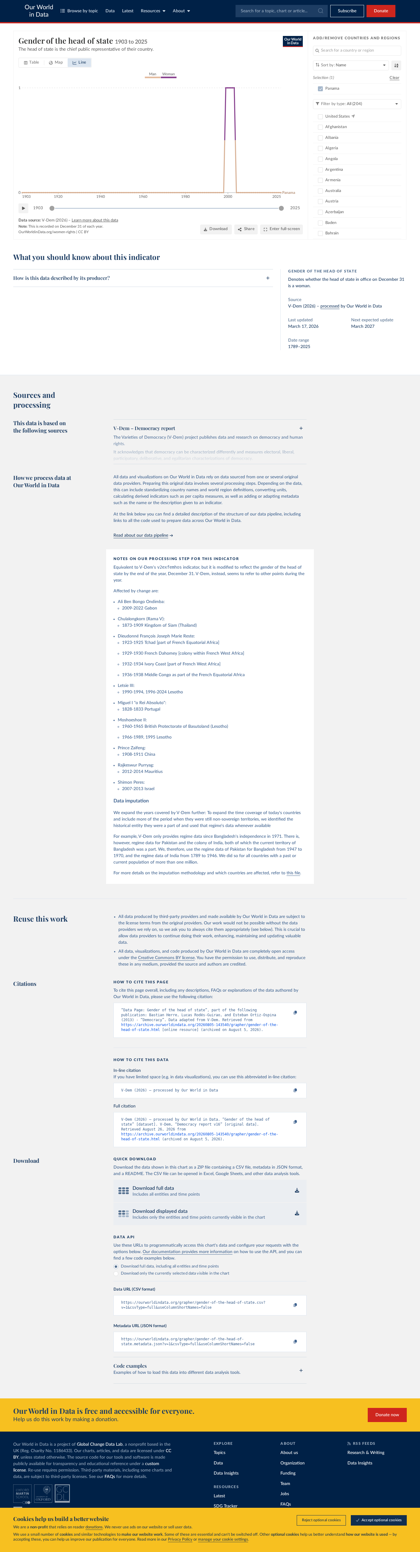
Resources (150, 11)
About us (289, 1453)
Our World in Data (39, 11)
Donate (381, 11)
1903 (38, 208)
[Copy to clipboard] (289, 1013)
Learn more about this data (95, 220)
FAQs (110, 1477)
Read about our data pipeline (140, 535)
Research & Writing (365, 1453)
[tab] (31, 62)
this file (293, 873)
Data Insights (226, 1473)
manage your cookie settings (223, 1540)
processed (329, 306)
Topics (219, 1453)
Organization (292, 1463)
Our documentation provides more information (187, 1252)
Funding (287, 1473)
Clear (394, 78)
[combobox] (282, 11)
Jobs (284, 1494)
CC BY (83, 232)
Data (110, 11)
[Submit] (320, 11)
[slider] (52, 208)
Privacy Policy (180, 1540)
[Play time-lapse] (23, 208)
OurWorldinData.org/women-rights (46, 232)
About (179, 11)
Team (285, 1484)
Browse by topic (82, 11)
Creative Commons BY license (166, 958)
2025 (295, 208)
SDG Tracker (225, 1506)
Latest (127, 11)
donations (94, 1527)
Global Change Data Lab (100, 1444)
